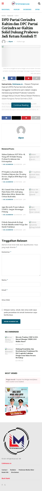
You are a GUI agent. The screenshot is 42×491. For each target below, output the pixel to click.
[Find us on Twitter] (5, 485)
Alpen (11, 41)
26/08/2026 (20, 344)
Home (4, 16)
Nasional (6, 9)
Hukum (16, 9)
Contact (4, 470)
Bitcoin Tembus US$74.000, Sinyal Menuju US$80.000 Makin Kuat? (27, 339)
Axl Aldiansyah (8, 164)
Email (5, 290)
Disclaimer (15, 472)
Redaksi (13, 470)
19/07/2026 (18, 182)
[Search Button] (39, 3)
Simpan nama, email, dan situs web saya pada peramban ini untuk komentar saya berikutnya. (20, 312)
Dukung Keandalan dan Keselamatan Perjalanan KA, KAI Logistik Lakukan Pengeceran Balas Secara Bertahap (27, 353)
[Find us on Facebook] (2, 485)
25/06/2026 (18, 214)
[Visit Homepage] (21, 3)
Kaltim (17, 16)
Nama (5, 280)
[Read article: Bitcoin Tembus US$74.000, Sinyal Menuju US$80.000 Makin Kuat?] (9, 339)
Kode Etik (5, 472)
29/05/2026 (18, 230)
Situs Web (6, 300)
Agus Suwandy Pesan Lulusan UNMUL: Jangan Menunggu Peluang (13, 209)
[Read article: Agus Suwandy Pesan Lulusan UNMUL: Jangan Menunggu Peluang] (34, 210)
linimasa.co (17, 84)
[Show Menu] (3, 3)
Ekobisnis (27, 9)
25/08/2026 (18, 164)
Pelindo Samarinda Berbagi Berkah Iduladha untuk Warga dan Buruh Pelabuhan (15, 224)
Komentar (6, 252)
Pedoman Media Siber (26, 470)
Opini (37, 9)
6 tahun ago (21, 41)
